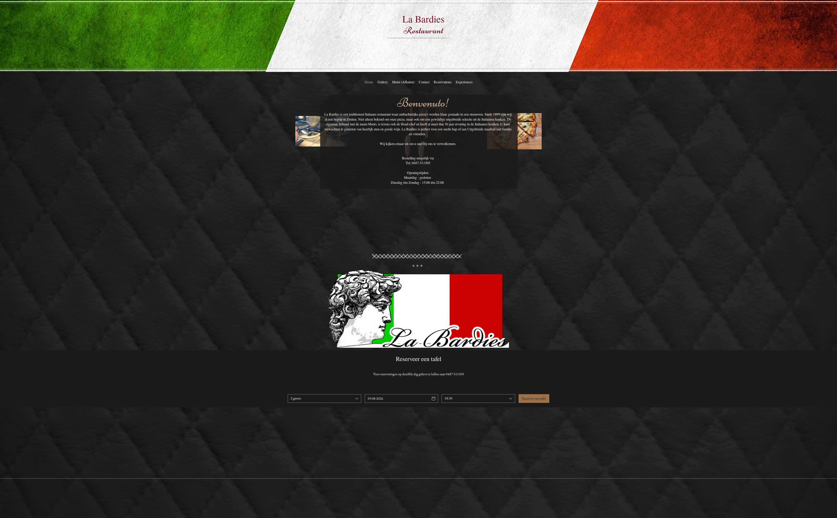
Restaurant (423, 30)
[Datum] (433, 398)
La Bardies (423, 18)
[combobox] (324, 398)
